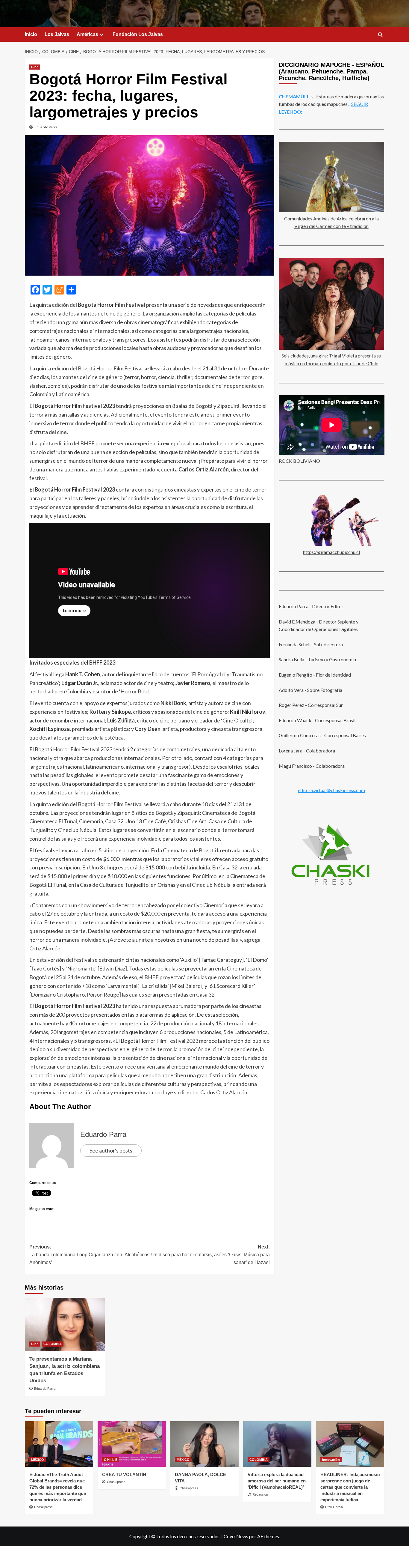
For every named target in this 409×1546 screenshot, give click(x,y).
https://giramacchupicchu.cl (331, 552)
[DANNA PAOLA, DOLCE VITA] (204, 1444)
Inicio (31, 34)
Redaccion (260, 1494)
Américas (87, 34)
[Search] (380, 35)
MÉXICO (37, 1459)
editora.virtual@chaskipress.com (331, 790)
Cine (34, 67)
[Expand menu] (101, 34)
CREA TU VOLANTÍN (124, 1474)
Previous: (89, 1254)
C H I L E (110, 1459)
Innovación (331, 1459)
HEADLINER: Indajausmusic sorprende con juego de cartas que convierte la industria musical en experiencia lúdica (350, 1487)
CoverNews (236, 1536)
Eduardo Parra (45, 127)
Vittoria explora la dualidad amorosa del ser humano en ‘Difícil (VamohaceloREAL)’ (277, 1481)
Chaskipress (43, 1507)
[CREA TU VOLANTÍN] (132, 1444)
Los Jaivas (57, 34)
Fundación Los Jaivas (138, 34)
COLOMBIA (52, 1344)
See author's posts (111, 1150)
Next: (210, 1254)
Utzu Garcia (334, 1507)
